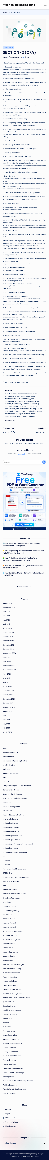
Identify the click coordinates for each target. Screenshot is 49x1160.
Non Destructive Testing (12, 969)
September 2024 (9, 653)
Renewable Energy (10, 1014)
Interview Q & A (9, 919)
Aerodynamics (8, 757)
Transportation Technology (13, 1072)
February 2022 (8, 691)
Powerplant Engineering (12, 989)
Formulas (6, 865)
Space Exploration (10, 1035)
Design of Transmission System (15, 798)
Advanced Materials (10, 753)
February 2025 (8, 633)
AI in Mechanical (9, 765)
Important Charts (9, 906)
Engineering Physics (10, 848)
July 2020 (6, 728)
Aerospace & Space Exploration (15, 761)
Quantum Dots (8, 1002)
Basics (5, 777)
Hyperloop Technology (11, 898)
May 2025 (6, 620)
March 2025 (7, 628)
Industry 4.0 (7, 915)
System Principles (9, 1048)
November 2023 (9, 666)
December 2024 (9, 641)
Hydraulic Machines (10, 890)
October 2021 (8, 703)
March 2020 (7, 732)
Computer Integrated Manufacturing (17, 786)
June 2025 (7, 616)
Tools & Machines (9, 1064)
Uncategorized (8, 1077)
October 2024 (8, 649)
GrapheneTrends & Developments (16, 877)
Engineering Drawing (10, 823)
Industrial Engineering (11, 910)
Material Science (9, 944)
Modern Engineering (10, 952)
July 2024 (6, 657)
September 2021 (9, 707)
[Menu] (45, 4)
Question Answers (10, 1006)
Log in (7, 1114)
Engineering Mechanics (11, 840)
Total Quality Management (13, 1068)
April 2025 (6, 624)
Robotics (6, 1023)
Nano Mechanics (9, 956)
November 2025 (9, 607)
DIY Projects (7, 811)
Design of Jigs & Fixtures (12, 794)
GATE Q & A (8, 47)
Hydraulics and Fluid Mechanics (14, 894)
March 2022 (7, 687)
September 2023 (9, 670)
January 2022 (8, 695)
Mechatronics (8, 948)
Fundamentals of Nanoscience (14, 869)
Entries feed (10, 1118)
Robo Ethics (7, 1018)
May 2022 (6, 678)
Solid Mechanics (9, 1031)
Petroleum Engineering (11, 973)
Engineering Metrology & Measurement (18, 844)
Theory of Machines (10, 1052)
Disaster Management (11, 807)
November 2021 (9, 699)
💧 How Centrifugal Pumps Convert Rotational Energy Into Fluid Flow (23, 574)
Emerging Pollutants (10, 819)
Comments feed (11, 1122)
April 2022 (6, 682)
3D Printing (7, 748)
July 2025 (6, 612)
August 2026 (7, 603)
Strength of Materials (11, 1039)
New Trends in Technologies (13, 964)
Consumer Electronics (11, 790)
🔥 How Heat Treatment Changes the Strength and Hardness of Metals (23, 566)
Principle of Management (12, 993)
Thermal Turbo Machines (12, 1056)
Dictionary (7, 802)
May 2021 (6, 724)
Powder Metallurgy (10, 981)
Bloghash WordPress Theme (28, 1156)
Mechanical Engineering (19, 4)
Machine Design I (9, 923)
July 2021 (6, 716)
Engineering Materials (11, 831)
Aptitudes (6, 769)
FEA (4, 856)
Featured (6, 861)
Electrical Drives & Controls (13, 815)
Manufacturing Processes (12, 931)
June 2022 (7, 674)
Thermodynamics (9, 1060)
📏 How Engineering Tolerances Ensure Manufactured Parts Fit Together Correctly (23, 552)
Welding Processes (10, 1085)
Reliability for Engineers (12, 1010)
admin (8, 390)
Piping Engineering (10, 977)
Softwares (7, 1027)
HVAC (5, 885)
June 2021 (6, 720)
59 (28, 57)
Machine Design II (9, 927)
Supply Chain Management (13, 1043)
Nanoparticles (8, 960)
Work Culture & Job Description (15, 1089)
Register (8, 1109)
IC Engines (7, 902)
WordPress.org (10, 1126)
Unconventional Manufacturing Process (18, 1081)
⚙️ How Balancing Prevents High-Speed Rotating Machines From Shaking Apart (21, 544)
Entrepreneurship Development (15, 852)
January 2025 (8, 637)
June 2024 (7, 662)
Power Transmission (10, 985)
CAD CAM (6, 782)
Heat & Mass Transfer (11, 881)
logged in (21, 454)
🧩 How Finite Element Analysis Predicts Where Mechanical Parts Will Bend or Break (21, 559)
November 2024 (9, 645)
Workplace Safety (10, 1093)
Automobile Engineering (12, 773)
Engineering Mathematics (12, 836)
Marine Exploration (10, 935)
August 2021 (7, 711)
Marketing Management (12, 939)
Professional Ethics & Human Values (16, 998)
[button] (10, 420)
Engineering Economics (11, 827)
